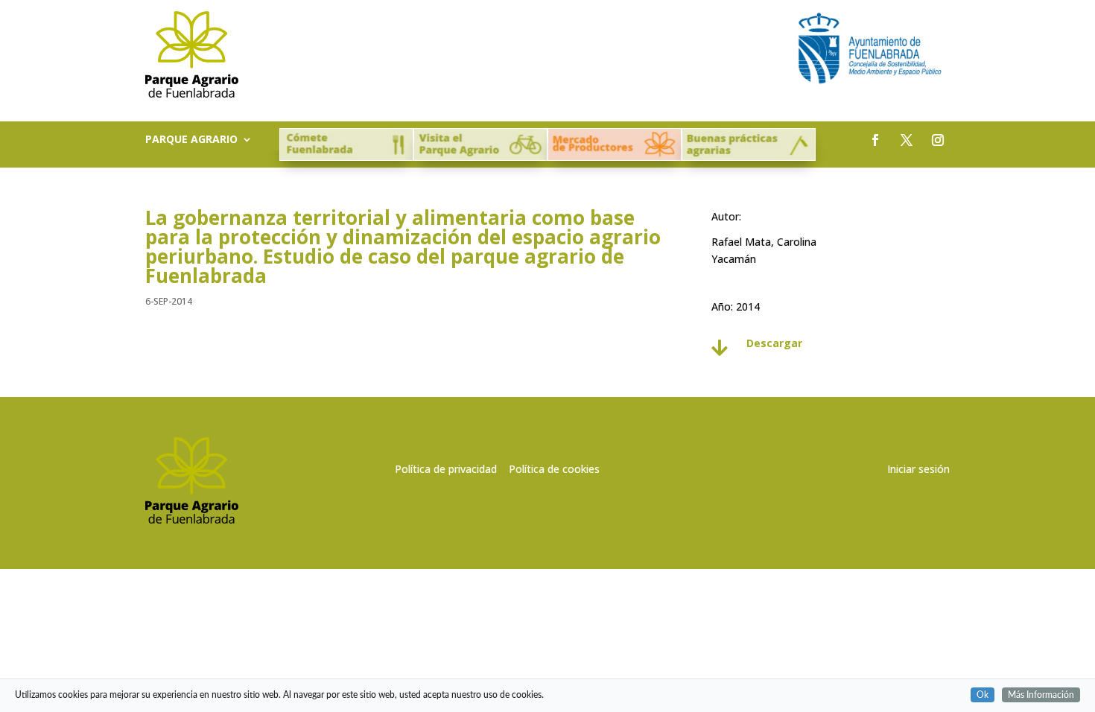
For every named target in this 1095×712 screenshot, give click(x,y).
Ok (982, 694)
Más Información (1041, 694)
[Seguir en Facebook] (875, 140)
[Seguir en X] (906, 140)
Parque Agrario (191, 140)
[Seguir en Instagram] (938, 140)
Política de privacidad (446, 469)
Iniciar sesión (918, 469)
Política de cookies (554, 469)
